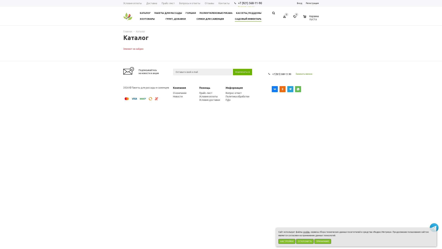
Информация (234, 87)
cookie (306, 232)
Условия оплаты (208, 96)
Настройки (287, 241)
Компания (179, 87)
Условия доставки (209, 100)
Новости (178, 96)
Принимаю (322, 241)
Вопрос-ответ (234, 93)
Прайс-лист (205, 93)
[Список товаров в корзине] (311, 19)
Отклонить (305, 241)
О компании (179, 93)
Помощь (204, 87)
